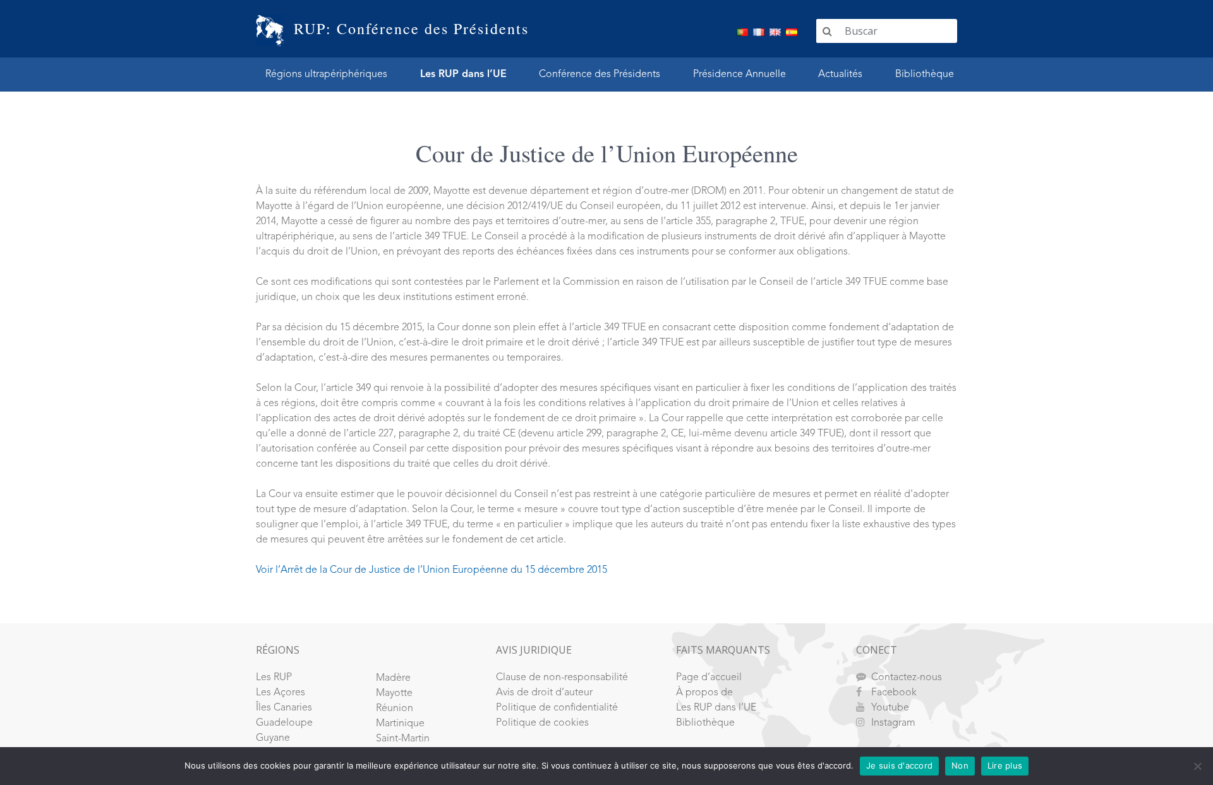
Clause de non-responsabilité (562, 678)
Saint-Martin (403, 739)
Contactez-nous (906, 678)
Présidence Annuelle (739, 74)
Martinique (400, 724)
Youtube (890, 708)
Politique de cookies (542, 723)
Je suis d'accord (899, 765)
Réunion (394, 709)
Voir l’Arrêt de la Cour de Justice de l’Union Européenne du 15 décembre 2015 (431, 570)
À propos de (704, 693)
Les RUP (274, 678)
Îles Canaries (284, 708)
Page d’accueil (709, 678)
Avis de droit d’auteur (544, 693)
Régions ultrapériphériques (326, 74)
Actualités (840, 74)
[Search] (827, 31)
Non (960, 765)
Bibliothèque (924, 74)
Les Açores (280, 693)
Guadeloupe (284, 723)
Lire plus (1004, 765)
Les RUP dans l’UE (463, 74)
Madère (393, 678)
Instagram (893, 723)
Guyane (273, 738)
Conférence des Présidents (599, 74)
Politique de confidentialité (557, 708)
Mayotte (394, 693)
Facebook (894, 693)
